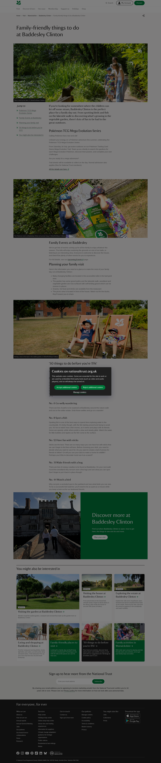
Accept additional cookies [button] (67, 387)
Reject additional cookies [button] (93, 387)
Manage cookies (79, 392)
